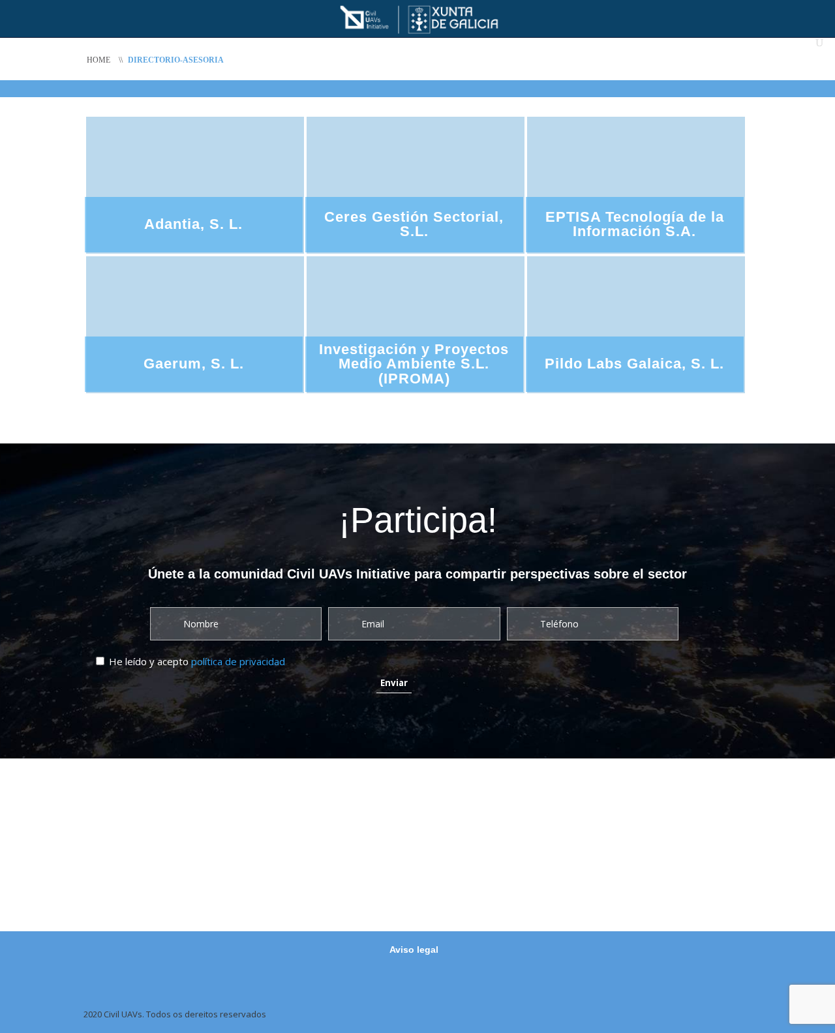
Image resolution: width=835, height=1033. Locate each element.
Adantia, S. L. (193, 224)
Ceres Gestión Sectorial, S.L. (414, 224)
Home (98, 60)
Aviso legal (413, 949)
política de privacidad (238, 661)
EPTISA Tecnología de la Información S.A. (634, 224)
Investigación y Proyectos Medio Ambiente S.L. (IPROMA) (414, 364)
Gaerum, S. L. (194, 363)
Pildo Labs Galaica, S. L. (634, 363)
